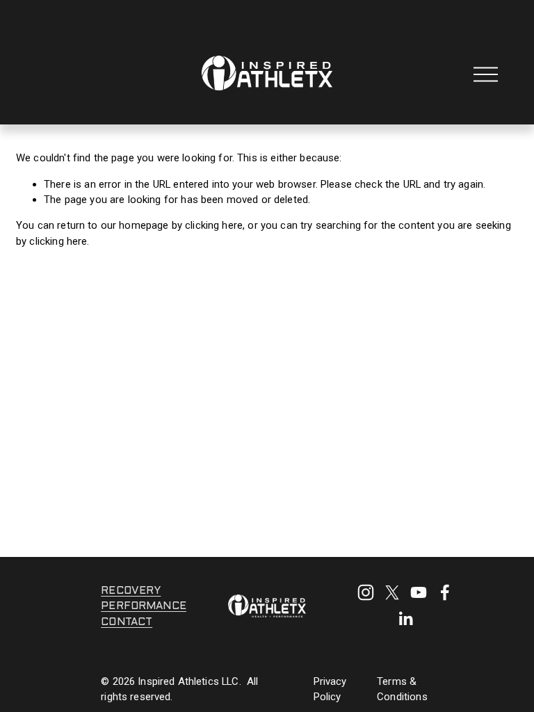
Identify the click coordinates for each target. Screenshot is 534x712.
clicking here (214, 225)
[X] (392, 592)
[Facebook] (445, 592)
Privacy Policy (330, 689)
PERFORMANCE (143, 606)
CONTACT (126, 622)
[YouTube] (418, 592)
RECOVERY (131, 591)
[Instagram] (365, 592)
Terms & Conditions (402, 689)
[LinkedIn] (405, 618)
